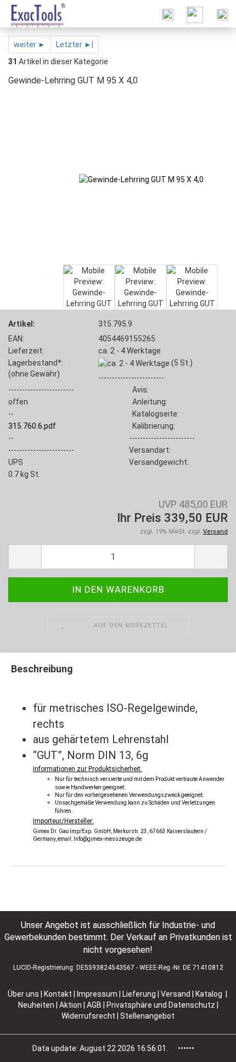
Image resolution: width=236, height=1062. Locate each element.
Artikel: (21, 323)
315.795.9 (115, 323)
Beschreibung (42, 669)
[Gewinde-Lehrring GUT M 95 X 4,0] (141, 179)
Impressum (98, 994)
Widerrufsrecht (89, 1016)
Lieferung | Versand (157, 994)
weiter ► (30, 44)
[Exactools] (33, 13)
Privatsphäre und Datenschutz (161, 1005)
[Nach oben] (205, 1045)
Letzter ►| (74, 44)
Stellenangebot (147, 1016)
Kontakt (58, 994)
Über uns (23, 994)
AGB (95, 1005)
